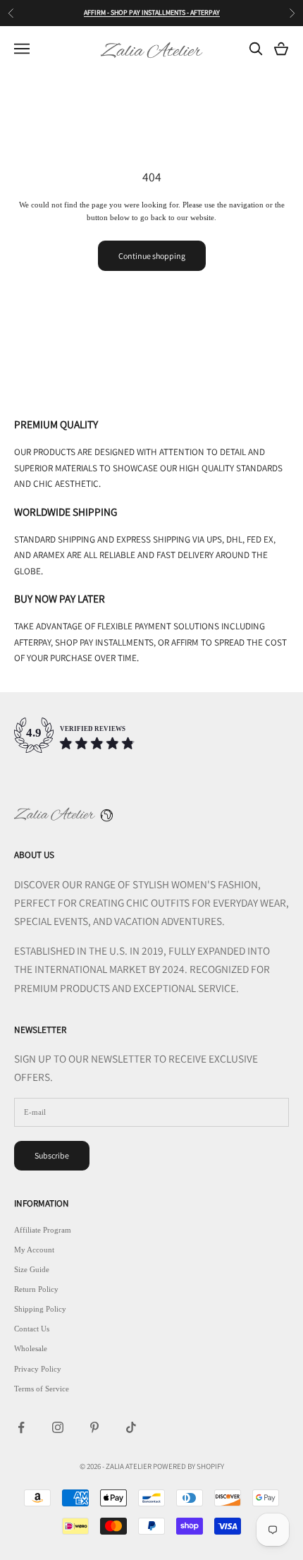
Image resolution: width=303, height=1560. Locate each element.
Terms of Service (41, 1388)
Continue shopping (151, 255)
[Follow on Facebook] (21, 1427)
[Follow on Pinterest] (94, 1427)
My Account (34, 1249)
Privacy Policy (37, 1369)
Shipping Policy (40, 1309)
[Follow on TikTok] (131, 1427)
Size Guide (31, 1269)
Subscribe (52, 1155)
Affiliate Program (42, 1230)
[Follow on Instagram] (58, 1427)
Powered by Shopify (188, 1466)
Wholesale (30, 1348)
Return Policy (36, 1289)
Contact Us (31, 1328)
